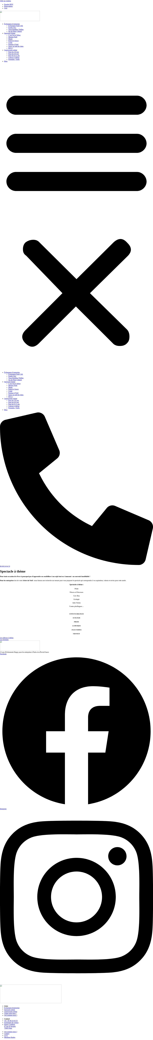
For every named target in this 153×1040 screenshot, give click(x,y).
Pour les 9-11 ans (14, 56)
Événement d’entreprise (12, 24)
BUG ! (10, 48)
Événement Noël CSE (15, 26)
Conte (10, 42)
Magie (10, 39)
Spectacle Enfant (9, 33)
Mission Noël (12, 37)
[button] (76, 217)
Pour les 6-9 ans (13, 54)
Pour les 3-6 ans (13, 52)
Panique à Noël (13, 44)
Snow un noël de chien (15, 46)
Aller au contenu (5, 1)
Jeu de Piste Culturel (15, 31)
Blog (5, 61)
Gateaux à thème (13, 57)
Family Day (12, 28)
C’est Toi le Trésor (14, 35)
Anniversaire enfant (10, 50)
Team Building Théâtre (16, 29)
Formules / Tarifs (13, 59)
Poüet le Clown (13, 41)
